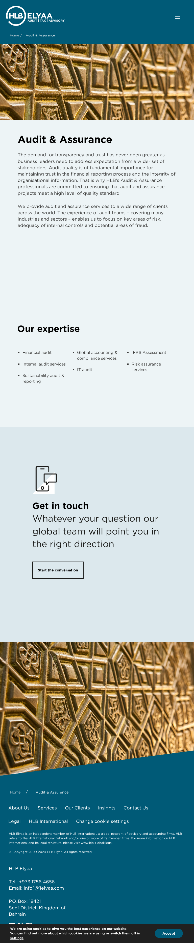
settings (16, 938)
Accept (168, 934)
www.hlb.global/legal (96, 843)
